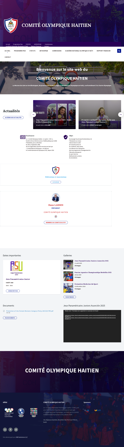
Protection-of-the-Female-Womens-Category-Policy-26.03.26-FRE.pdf (29, 311)
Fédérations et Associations (55, 177)
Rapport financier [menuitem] (36, 46)
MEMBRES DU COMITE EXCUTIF (56, 222)
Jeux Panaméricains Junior (18, 279)
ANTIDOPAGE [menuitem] (38, 44)
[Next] (120, 114)
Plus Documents (10, 318)
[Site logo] (11, 33)
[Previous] (33, 114)
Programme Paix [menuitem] (18, 44)
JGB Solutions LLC (22, 437)
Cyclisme (47, 125)
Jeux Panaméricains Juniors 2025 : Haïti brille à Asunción (53, 121)
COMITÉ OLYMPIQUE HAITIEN (56, 25)
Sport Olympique (95, 125)
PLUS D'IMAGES (70, 297)
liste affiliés (56, 182)
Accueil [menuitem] (8, 44)
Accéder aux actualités (13, 117)
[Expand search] (119, 51)
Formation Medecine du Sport (86, 284)
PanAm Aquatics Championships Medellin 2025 (93, 272)
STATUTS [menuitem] (28, 44)
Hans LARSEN (55, 205)
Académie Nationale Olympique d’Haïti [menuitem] (17, 46)
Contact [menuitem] (46, 46)
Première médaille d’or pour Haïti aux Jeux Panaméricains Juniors (98, 121)
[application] (92, 326)
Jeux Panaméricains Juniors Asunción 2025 (91, 261)
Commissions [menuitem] (49, 44)
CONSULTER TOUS (13, 291)
